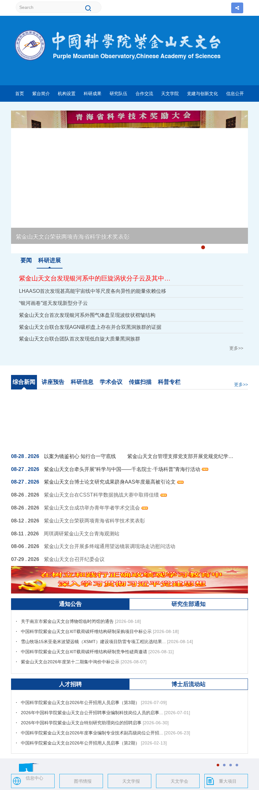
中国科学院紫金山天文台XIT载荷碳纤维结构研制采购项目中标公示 (86, 623)
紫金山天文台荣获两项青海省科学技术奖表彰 (73, 236)
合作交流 (144, 93)
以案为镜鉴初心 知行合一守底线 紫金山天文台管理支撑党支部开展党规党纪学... (138, 456)
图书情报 (83, 781)
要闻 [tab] (26, 260)
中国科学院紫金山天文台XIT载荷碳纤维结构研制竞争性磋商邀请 (84, 643)
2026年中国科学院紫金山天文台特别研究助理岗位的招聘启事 (81, 714)
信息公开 (235, 93)
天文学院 (170, 93)
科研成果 (92, 93)
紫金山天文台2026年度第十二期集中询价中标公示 (70, 653)
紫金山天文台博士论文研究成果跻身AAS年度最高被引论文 (110, 482)
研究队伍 (118, 93)
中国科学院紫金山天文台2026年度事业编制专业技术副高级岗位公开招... (92, 724)
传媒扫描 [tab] (140, 382)
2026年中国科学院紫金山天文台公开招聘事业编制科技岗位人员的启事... (92, 704)
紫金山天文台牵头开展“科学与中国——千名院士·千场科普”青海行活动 (123, 469)
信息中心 (34, 778)
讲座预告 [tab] (53, 382)
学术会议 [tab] (111, 382)
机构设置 (66, 93)
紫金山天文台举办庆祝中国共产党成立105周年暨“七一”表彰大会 (96, 245)
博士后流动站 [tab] (189, 684)
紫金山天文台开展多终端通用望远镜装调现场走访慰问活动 (109, 546)
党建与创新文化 (202, 93)
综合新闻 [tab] (24, 382)
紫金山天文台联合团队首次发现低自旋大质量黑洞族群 (79, 338)
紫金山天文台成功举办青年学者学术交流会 (92, 507)
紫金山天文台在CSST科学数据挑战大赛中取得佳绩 (102, 495)
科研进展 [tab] (49, 260)
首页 (19, 93)
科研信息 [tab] (82, 382)
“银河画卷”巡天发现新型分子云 (53, 303)
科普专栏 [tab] (169, 382)
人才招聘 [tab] (70, 684)
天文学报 (131, 781)
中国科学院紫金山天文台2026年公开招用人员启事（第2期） (80, 734)
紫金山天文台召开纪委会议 (74, 559)
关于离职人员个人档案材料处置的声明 (58, 666)
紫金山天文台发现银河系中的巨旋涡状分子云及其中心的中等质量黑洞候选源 (97, 278)
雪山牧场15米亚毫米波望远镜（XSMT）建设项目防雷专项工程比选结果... (93, 633)
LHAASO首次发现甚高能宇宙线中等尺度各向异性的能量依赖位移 (92, 291)
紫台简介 (41, 93)
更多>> (236, 348)
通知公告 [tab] (70, 604)
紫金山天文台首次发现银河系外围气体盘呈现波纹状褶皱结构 (87, 315)
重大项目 (228, 781)
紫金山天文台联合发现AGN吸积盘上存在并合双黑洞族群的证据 (90, 327)
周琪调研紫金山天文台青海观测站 (81, 533)
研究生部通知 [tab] (189, 604)
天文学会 (179, 781)
